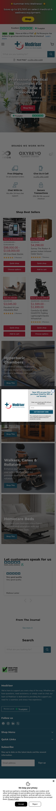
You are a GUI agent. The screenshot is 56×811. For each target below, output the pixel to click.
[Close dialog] (53, 391)
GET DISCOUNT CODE (41, 412)
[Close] (53, 781)
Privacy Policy (13, 799)
